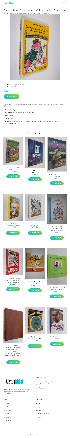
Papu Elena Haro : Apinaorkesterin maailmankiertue (57, 228)
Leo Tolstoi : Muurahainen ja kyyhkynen (35, 225)
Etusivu (6, 13)
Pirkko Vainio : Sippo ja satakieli (56, 175)
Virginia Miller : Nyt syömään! (35, 282)
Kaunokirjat (7, 403)
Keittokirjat (7, 407)
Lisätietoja (11, 96)
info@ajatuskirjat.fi (42, 388)
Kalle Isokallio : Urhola (57, 337)
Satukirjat (23, 84)
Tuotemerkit (7, 420)
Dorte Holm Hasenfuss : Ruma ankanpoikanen (13, 225)
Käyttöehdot (40, 410)
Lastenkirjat (15, 84)
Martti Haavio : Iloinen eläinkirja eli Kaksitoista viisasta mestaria (13, 280)
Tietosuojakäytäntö (42, 413)
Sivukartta (39, 417)
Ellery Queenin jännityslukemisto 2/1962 (35, 338)
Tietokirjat (7, 417)
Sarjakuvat (7, 413)
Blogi (38, 403)
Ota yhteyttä (40, 407)
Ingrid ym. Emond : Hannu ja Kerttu (13, 168)
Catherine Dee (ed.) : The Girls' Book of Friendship (57, 288)
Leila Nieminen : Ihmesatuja (35, 171)
